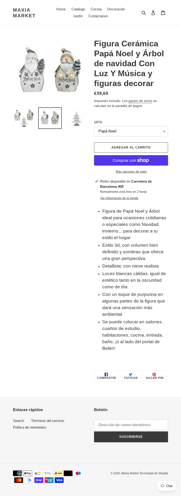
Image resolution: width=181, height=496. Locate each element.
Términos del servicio (47, 421)
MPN (98, 122)
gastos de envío (140, 101)
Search (18, 421)
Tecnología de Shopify (154, 473)
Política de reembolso (29, 427)
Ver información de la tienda (119, 198)
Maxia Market (24, 12)
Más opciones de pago (131, 171)
